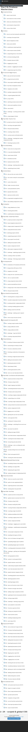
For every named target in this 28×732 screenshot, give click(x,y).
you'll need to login (19, 716)
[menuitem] (1, 1)
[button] (5, 1)
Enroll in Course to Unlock (14, 718)
